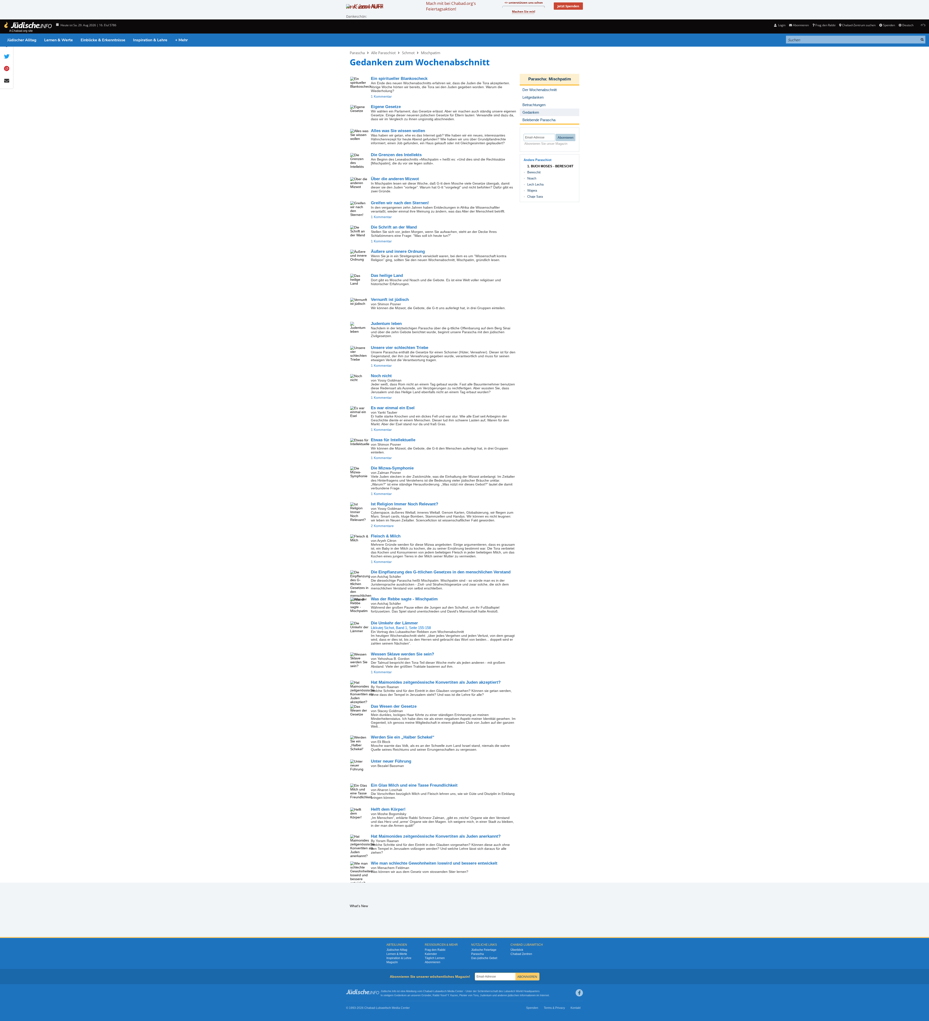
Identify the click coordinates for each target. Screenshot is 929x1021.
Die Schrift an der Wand (394, 227)
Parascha (357, 52)
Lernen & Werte (58, 40)
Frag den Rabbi (825, 25)
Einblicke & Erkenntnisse (103, 40)
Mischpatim (430, 52)
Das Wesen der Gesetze (394, 706)
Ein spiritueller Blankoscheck (399, 78)
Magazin (392, 962)
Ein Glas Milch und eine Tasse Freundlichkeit (414, 785)
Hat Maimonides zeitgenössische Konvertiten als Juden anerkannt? (436, 836)
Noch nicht (381, 376)
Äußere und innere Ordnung (398, 251)
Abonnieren (432, 962)
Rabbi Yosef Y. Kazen (445, 995)
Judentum (486, 995)
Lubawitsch (440, 991)
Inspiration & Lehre (150, 40)
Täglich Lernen (435, 958)
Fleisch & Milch (386, 536)
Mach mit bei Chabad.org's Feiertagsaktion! (451, 6)
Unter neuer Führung (391, 761)
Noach (531, 178)
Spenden (889, 25)
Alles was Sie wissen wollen (398, 130)
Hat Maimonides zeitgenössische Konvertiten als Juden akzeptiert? (436, 682)
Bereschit (534, 172)
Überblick (517, 950)
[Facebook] (579, 992)
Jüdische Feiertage (483, 950)
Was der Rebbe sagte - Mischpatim (404, 599)
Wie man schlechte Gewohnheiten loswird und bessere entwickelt (434, 863)
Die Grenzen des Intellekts (396, 155)
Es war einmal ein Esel (393, 408)
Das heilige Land (387, 275)
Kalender (431, 954)
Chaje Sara (535, 196)
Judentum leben (386, 323)
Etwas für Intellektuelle (393, 440)
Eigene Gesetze (386, 106)
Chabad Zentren (521, 954)
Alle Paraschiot (383, 52)
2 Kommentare (382, 526)
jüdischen (513, 995)
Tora (475, 995)
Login (781, 25)
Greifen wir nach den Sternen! (400, 203)
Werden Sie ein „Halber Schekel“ (403, 737)
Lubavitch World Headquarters (522, 991)
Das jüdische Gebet (484, 958)
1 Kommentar (381, 96)
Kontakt (575, 1008)
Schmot (408, 52)
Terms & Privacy (554, 1008)
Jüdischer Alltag (21, 40)
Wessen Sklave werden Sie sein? (402, 654)
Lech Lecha (535, 184)
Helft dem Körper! (388, 809)
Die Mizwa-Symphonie (392, 468)
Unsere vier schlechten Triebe (399, 347)
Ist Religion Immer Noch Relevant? (404, 504)
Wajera (532, 190)
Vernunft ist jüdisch (390, 299)
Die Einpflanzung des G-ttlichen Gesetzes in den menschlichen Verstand (441, 572)
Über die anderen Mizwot (395, 179)
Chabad (427, 991)
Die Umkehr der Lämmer (394, 623)
